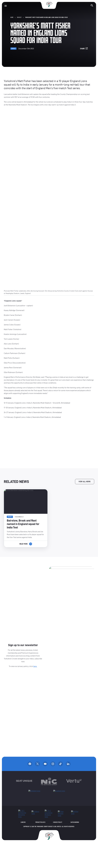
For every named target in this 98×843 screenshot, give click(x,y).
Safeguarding (75, 822)
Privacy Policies (40, 822)
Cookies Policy (57, 822)
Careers (23, 822)
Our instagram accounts (52, 763)
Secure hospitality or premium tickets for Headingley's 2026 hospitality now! (49, 443)
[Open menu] (5, 5)
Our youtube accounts (45, 763)
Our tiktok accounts (60, 763)
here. (35, 666)
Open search (92, 5)
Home (11, 17)
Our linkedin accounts (68, 763)
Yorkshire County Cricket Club (49, 4)
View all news (85, 482)
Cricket (19, 17)
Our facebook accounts (29, 763)
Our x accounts (37, 763)
